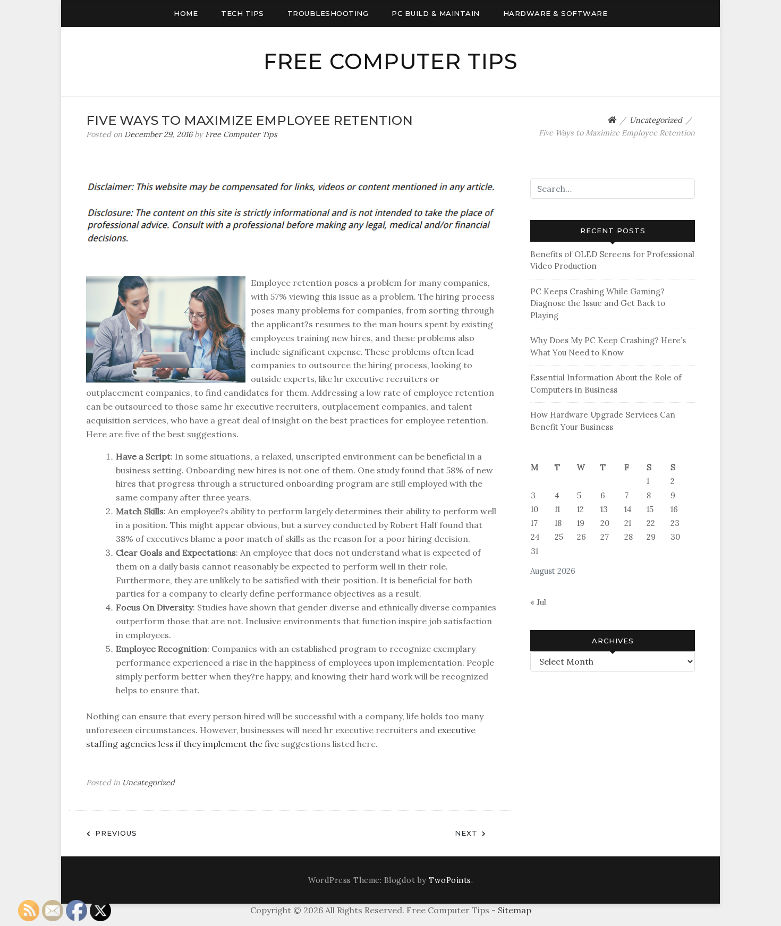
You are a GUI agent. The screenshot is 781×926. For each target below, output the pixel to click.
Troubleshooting (328, 13)
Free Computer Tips (391, 61)
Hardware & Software (555, 13)
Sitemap (514, 910)
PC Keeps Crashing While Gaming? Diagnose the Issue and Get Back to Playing (597, 303)
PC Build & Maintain (436, 13)
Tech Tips (242, 13)
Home (186, 13)
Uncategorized (148, 782)
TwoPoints (450, 880)
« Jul (538, 602)
